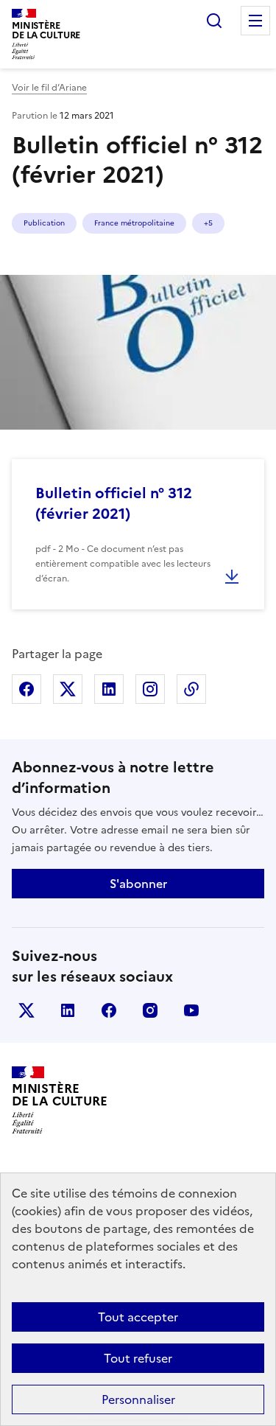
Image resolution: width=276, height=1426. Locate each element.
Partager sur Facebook (26, 689)
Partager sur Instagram (150, 689)
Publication (44, 222)
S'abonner (138, 883)
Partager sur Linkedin (109, 689)
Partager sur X (67, 689)
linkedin (67, 1010)
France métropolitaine (134, 222)
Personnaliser (138, 1399)
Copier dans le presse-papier (191, 689)
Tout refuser (138, 1358)
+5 (208, 222)
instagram (150, 1010)
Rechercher (214, 20)
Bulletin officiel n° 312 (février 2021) (113, 503)
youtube (191, 1010)
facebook (109, 1010)
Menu (255, 20)
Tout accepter (138, 1317)
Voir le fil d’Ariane (49, 87)
